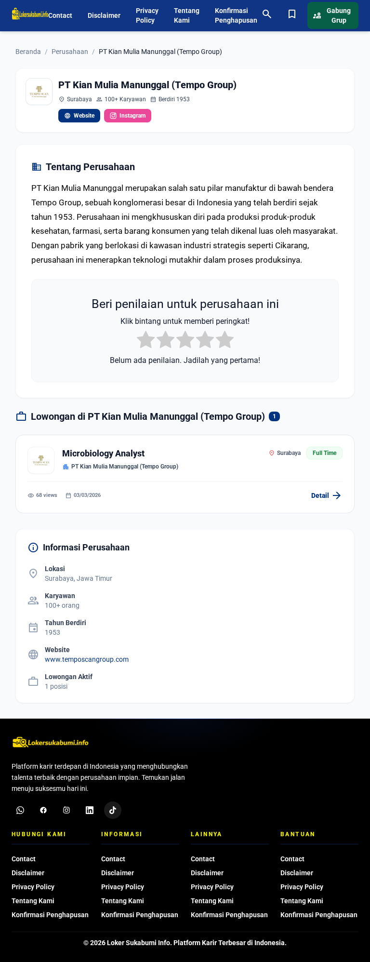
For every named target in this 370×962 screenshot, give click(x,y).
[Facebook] (43, 810)
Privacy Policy (147, 15)
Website (79, 116)
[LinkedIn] (89, 810)
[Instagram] (66, 810)
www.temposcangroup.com (87, 659)
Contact (60, 15)
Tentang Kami (186, 15)
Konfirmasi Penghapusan (236, 15)
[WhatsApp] (20, 810)
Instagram (132, 115)
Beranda (28, 51)
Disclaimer (104, 15)
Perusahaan (70, 51)
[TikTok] (112, 810)
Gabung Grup (332, 15)
